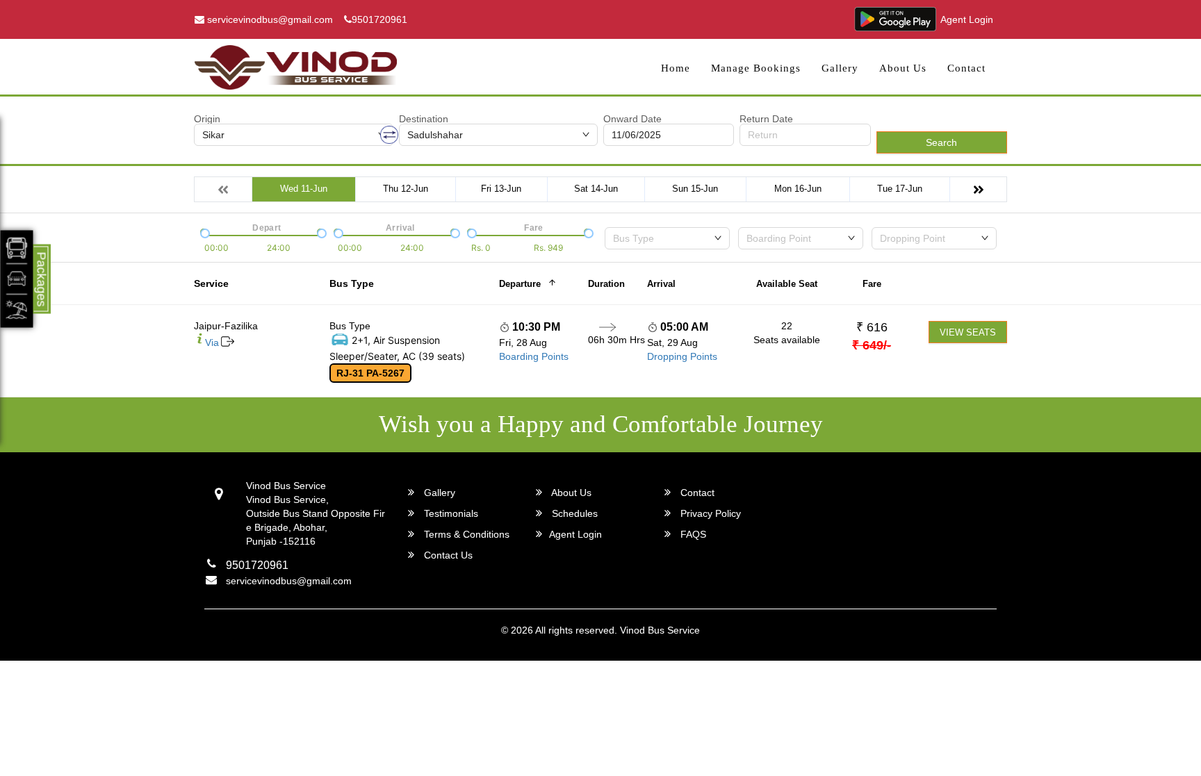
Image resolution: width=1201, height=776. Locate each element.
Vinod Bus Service (660, 630)
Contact (966, 68)
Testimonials (449, 513)
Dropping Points (682, 356)
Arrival (661, 284)
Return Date (766, 119)
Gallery (840, 68)
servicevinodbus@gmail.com (268, 19)
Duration (606, 284)
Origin (207, 119)
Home (675, 68)
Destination (423, 119)
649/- (871, 345)
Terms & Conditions (465, 534)
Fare (872, 284)
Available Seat (786, 284)
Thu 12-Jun (405, 188)
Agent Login (966, 19)
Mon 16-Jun (798, 188)
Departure (520, 284)
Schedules (573, 513)
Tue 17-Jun (899, 188)
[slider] (203, 232)
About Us (902, 68)
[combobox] (667, 238)
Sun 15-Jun (695, 188)
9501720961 (379, 19)
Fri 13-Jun (501, 188)
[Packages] (17, 278)
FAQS (692, 534)
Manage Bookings (756, 68)
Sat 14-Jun (596, 188)
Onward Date (632, 119)
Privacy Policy (709, 513)
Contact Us (447, 555)
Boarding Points (534, 356)
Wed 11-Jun (303, 188)
